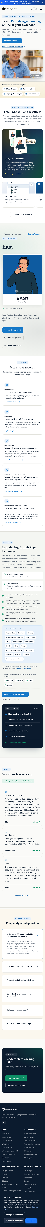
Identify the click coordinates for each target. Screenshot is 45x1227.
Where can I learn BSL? (10, 1151)
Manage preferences (14, 1215)
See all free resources (21, 214)
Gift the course (7, 1140)
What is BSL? (6, 1144)
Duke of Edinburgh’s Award (11, 1191)
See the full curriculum (17, 743)
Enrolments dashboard (31, 1174)
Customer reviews (30, 1184)
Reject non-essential (14, 1221)
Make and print (29, 1147)
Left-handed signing (9, 1154)
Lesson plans (6, 1161)
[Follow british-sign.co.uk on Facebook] (4, 1122)
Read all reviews (21, 896)
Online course (6, 1137)
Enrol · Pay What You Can (14, 694)
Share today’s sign (14, 338)
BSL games (28, 1151)
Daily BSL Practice (30, 1140)
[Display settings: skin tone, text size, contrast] (36, 9)
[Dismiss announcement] (42, 2)
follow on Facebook (34, 234)
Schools (4, 1174)
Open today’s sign (11, 330)
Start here (5, 1134)
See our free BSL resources (12, 46)
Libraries (5, 1177)
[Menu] (41, 8)
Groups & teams (7, 1171)
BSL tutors (5, 1181)
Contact (26, 1181)
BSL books (5, 1158)
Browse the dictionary (16, 1085)
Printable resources (30, 1154)
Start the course (10, 41)
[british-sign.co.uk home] (9, 8)
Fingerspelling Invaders (32, 1144)
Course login (28, 1171)
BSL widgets (28, 1158)
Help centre (28, 1177)
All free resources (30, 1134)
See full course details (24, 668)
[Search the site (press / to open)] (32, 9)
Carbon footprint (29, 1191)
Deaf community (7, 1147)
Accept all (31, 1221)
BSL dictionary (29, 1137)
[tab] (31, 75)
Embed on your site (14, 345)
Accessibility (28, 1188)
